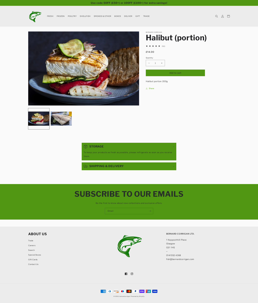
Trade (30, 240)
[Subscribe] (150, 211)
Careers (31, 245)
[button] (217, 16)
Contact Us (33, 264)
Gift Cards (33, 259)
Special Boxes (34, 255)
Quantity (149, 58)
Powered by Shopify (137, 296)
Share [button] (151, 88)
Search (31, 250)
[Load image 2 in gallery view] (61, 118)
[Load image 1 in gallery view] (38, 118)
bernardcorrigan (124, 296)
